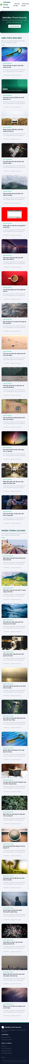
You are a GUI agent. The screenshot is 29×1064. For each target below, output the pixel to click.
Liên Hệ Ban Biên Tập (6, 1053)
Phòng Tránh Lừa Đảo (25, 4)
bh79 (3, 1057)
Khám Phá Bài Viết (14, 26)
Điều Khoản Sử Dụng (6, 1050)
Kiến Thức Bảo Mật (17, 4)
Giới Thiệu (3, 1046)
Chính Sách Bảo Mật (6, 1048)
